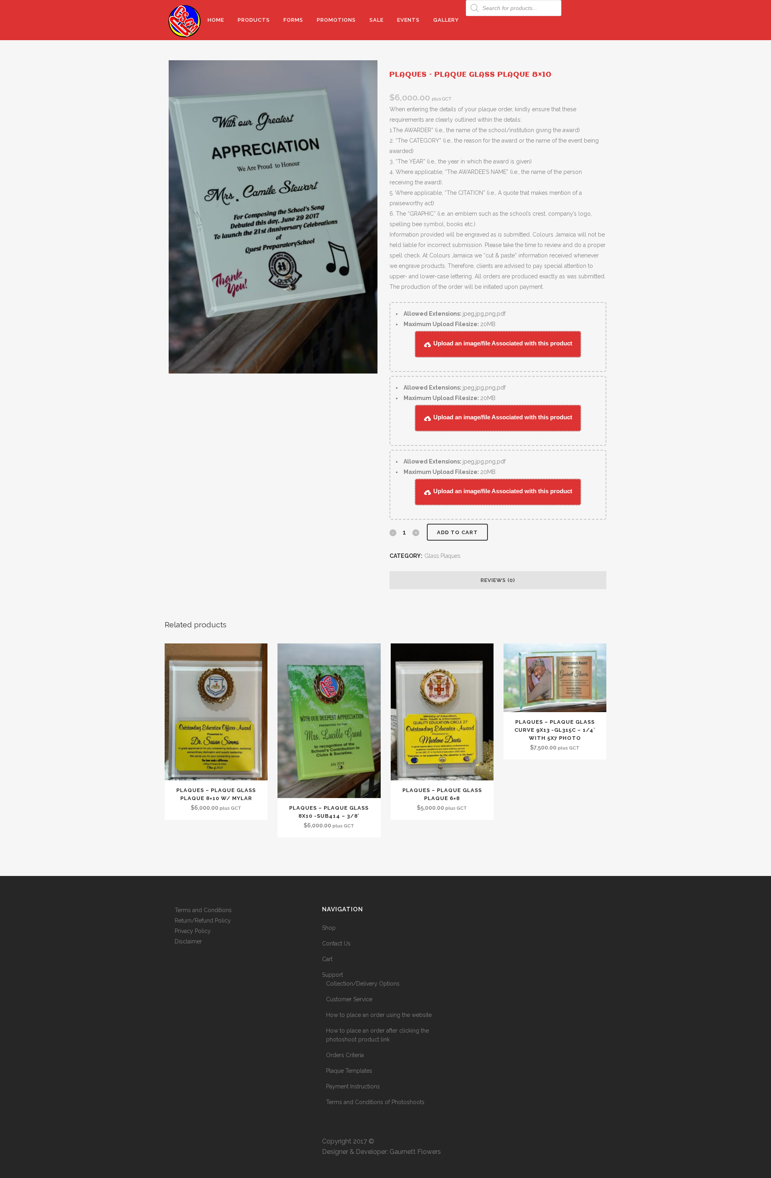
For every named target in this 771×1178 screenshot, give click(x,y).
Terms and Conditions (203, 910)
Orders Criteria (345, 1055)
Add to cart (457, 532)
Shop (329, 928)
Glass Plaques (442, 556)
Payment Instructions (353, 1086)
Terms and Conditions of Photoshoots (375, 1102)
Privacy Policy (193, 931)
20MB (450, 324)
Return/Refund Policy (203, 920)
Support (332, 975)
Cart (327, 959)
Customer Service (349, 999)
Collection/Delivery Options (363, 983)
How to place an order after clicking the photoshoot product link (377, 1035)
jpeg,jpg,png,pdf (455, 313)
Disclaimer (188, 941)
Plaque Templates (349, 1071)
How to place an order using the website (379, 1015)
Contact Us (336, 943)
